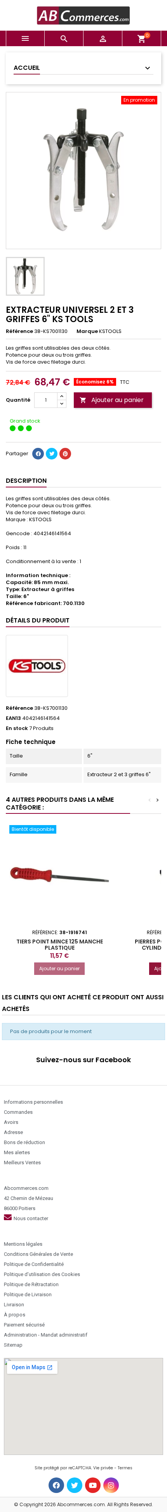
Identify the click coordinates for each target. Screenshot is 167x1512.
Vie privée (103, 1468)
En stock (17, 728)
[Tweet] (51, 453)
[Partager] (38, 453)
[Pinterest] (65, 453)
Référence (19, 331)
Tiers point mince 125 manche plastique (59, 945)
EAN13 (13, 718)
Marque (87, 331)
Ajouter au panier (112, 399)
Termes (125, 1468)
